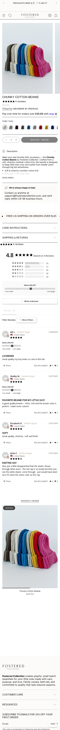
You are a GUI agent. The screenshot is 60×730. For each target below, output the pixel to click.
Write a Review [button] (31, 301)
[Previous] (3, 3)
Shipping (7, 108)
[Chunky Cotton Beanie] (30, 546)
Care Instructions (14, 228)
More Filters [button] (27, 320)
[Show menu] (4, 15)
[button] (51, 365)
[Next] (56, 3)
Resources (9, 704)
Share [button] (8, 365)
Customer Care (12, 694)
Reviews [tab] (7, 310)
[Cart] (56, 15)
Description (12, 151)
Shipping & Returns (15, 237)
